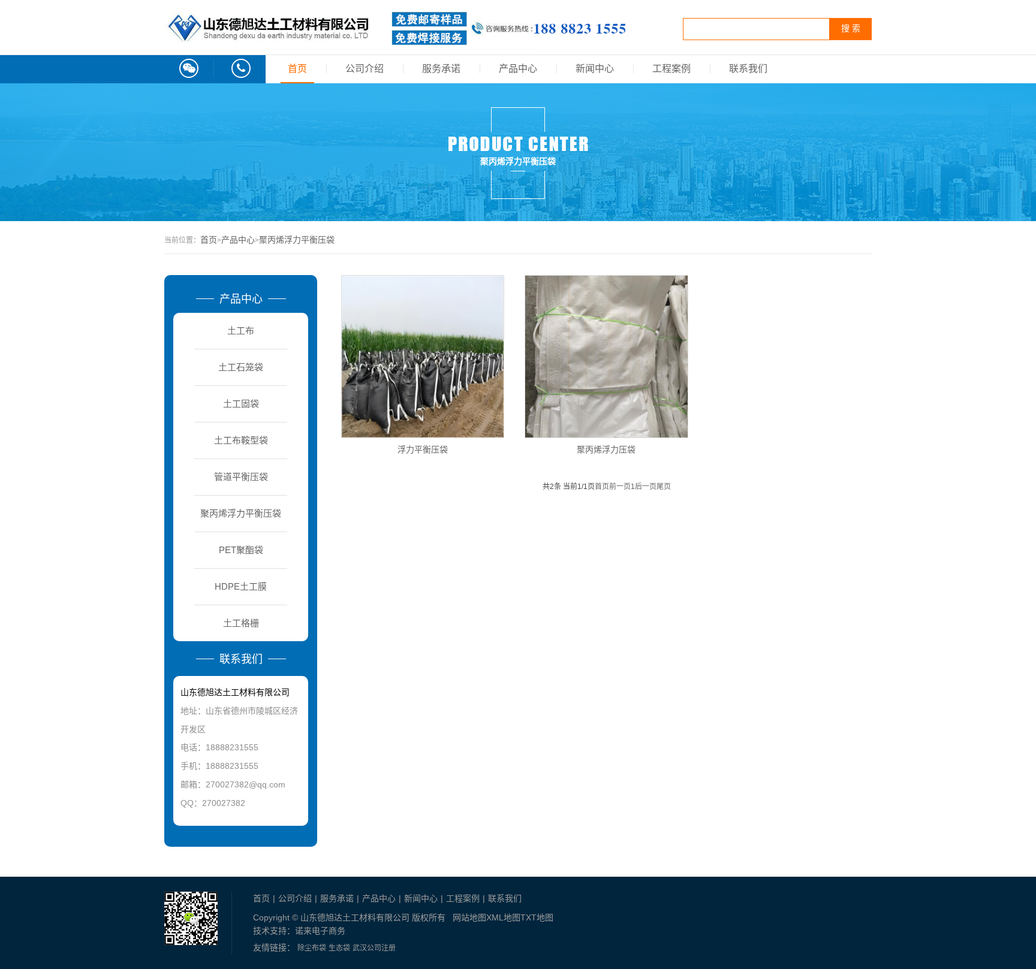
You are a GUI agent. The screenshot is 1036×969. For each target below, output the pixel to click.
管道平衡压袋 (241, 477)
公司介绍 (364, 69)
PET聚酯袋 (241, 550)
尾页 (663, 486)
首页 (297, 69)
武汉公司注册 (374, 948)
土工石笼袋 (240, 367)
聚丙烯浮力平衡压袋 (297, 239)
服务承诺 (441, 69)
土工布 (240, 330)
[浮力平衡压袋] (423, 356)
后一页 (645, 486)
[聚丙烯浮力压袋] (606, 356)
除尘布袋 (311, 948)
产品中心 (518, 69)
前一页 (620, 486)
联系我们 (748, 69)
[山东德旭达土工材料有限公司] (396, 43)
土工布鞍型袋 (241, 440)
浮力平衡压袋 (422, 449)
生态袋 (339, 948)
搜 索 (850, 28)
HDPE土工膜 (241, 586)
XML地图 (503, 917)
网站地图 (469, 917)
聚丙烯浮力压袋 (606, 449)
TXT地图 (536, 917)
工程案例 (671, 69)
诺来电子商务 (320, 930)
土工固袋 (241, 404)
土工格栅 (241, 623)
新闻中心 (595, 69)
